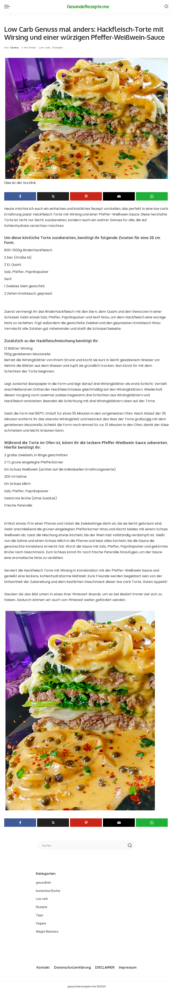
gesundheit (43, 882)
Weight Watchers (47, 931)
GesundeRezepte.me (88, 6)
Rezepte (57, 47)
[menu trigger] (8, 6)
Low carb (44, 47)
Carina (14, 47)
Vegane (41, 923)
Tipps (39, 915)
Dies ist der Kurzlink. (20, 182)
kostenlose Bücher (48, 890)
